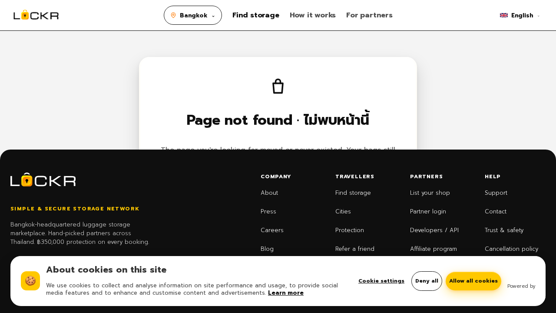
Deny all (426, 281)
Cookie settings (381, 281)
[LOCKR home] (36, 15)
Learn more (286, 293)
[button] (193, 15)
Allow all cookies (473, 281)
